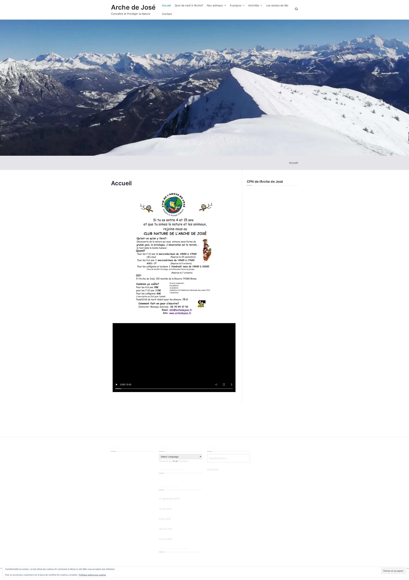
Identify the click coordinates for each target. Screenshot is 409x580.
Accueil (166, 5)
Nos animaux (215, 5)
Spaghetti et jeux (120, 472)
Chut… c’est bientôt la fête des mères (131, 477)
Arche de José (133, 7)
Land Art (115, 466)
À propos (235, 5)
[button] (224, 5)
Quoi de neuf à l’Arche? (189, 5)
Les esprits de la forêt (122, 461)
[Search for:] (228, 458)
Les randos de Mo (277, 5)
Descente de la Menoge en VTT (128, 456)
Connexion (212, 469)
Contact (167, 13)
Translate (183, 461)
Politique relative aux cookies (92, 575)
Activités (253, 5)
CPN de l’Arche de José (265, 181)
